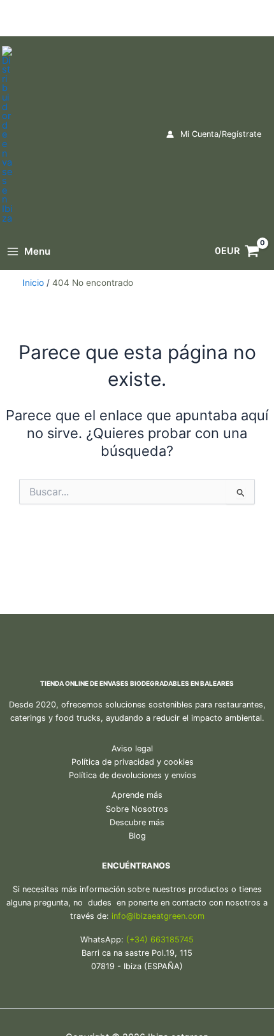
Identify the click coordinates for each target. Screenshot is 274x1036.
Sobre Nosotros (137, 809)
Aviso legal (132, 748)
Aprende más (137, 795)
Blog (137, 836)
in (115, 916)
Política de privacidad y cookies (132, 762)
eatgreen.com (178, 916)
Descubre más (137, 822)
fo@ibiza (135, 916)
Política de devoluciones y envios (132, 775)
